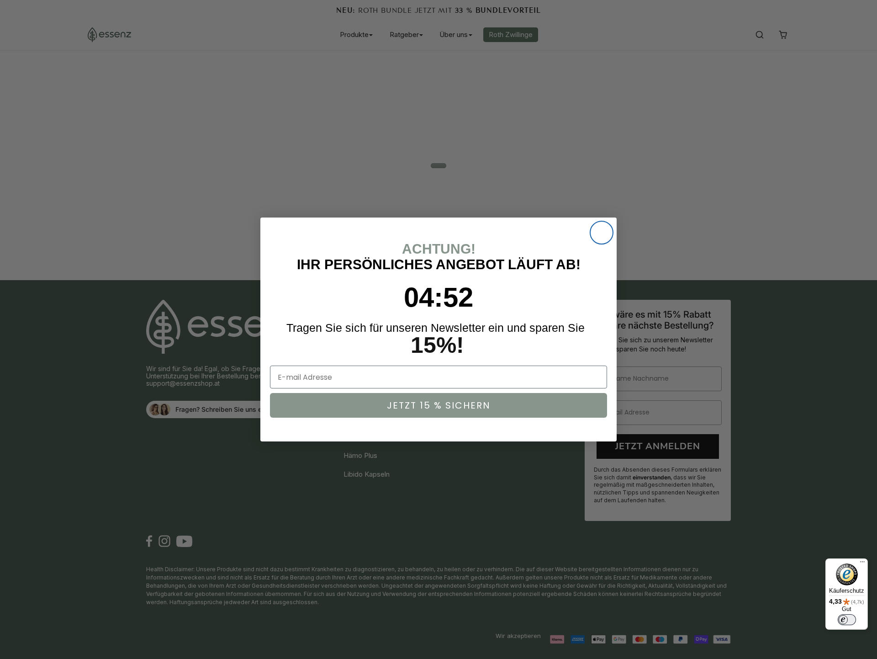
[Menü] (862, 563)
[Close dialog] (601, 232)
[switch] (847, 619)
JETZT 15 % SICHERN (439, 405)
